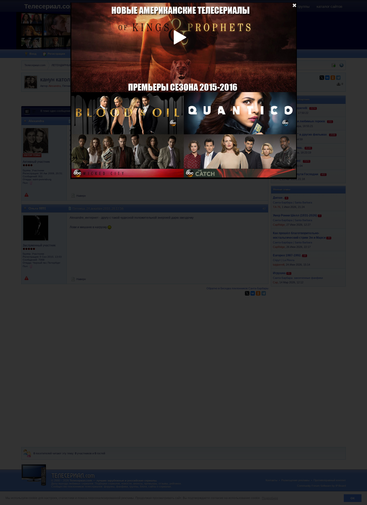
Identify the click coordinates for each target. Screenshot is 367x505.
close (294, 4)
